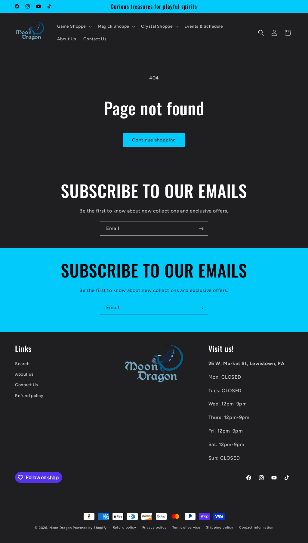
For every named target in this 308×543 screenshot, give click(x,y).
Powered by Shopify (90, 528)
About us (24, 374)
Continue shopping (154, 140)
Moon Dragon (61, 528)
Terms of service (186, 527)
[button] (74, 26)
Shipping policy (219, 527)
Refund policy (29, 395)
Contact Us (26, 384)
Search (22, 363)
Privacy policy (154, 527)
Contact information (256, 527)
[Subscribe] (201, 229)
